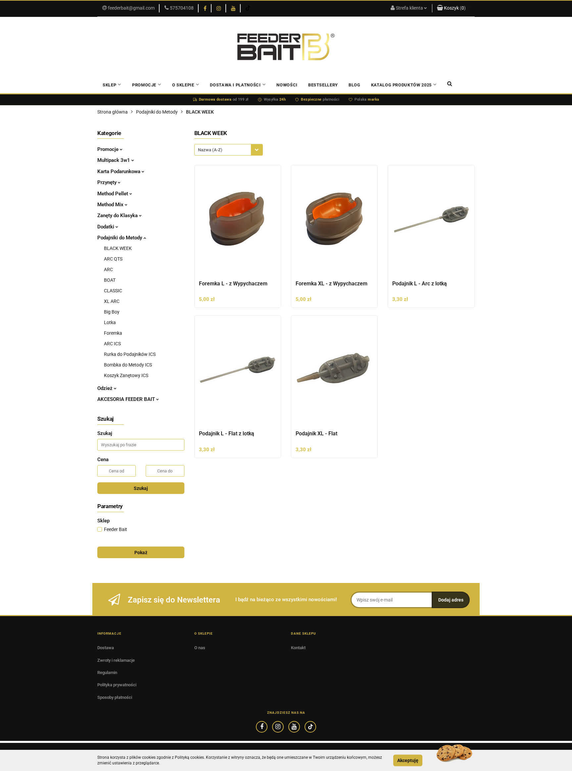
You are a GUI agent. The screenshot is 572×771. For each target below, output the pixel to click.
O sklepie (183, 84)
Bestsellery (323, 84)
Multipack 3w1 (114, 160)
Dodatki (106, 227)
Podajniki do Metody (120, 238)
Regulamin (107, 672)
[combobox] (228, 150)
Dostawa (105, 647)
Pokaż (140, 552)
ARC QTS (113, 259)
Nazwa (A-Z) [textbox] (210, 149)
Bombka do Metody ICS (128, 364)
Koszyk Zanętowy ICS (126, 375)
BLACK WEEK (118, 248)
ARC (108, 269)
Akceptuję (407, 760)
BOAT (110, 280)
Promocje (108, 149)
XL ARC (111, 301)
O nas (199, 647)
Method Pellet (113, 194)
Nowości (287, 84)
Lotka (110, 322)
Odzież (105, 388)
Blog (354, 84)
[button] (453, 8)
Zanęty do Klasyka (118, 215)
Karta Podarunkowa (119, 171)
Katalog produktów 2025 (401, 84)
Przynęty (107, 182)
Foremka (113, 333)
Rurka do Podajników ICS (130, 354)
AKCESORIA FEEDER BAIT (126, 399)
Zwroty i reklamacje (116, 660)
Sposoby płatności (114, 697)
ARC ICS (112, 343)
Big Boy (111, 311)
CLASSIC (113, 290)
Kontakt (298, 647)
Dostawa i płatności (235, 84)
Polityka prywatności (116, 684)
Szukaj (141, 488)
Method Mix (111, 205)
